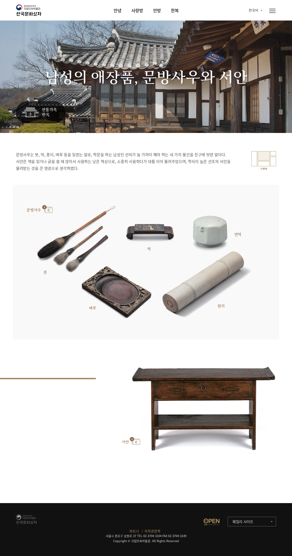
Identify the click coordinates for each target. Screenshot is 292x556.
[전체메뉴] (272, 11)
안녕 (117, 10)
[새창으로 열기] (211, 521)
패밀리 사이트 (242, 521)
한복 (175, 10)
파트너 (134, 531)
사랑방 (137, 10)
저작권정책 (152, 531)
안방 (157, 10)
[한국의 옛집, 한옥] (40, 112)
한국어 (253, 10)
